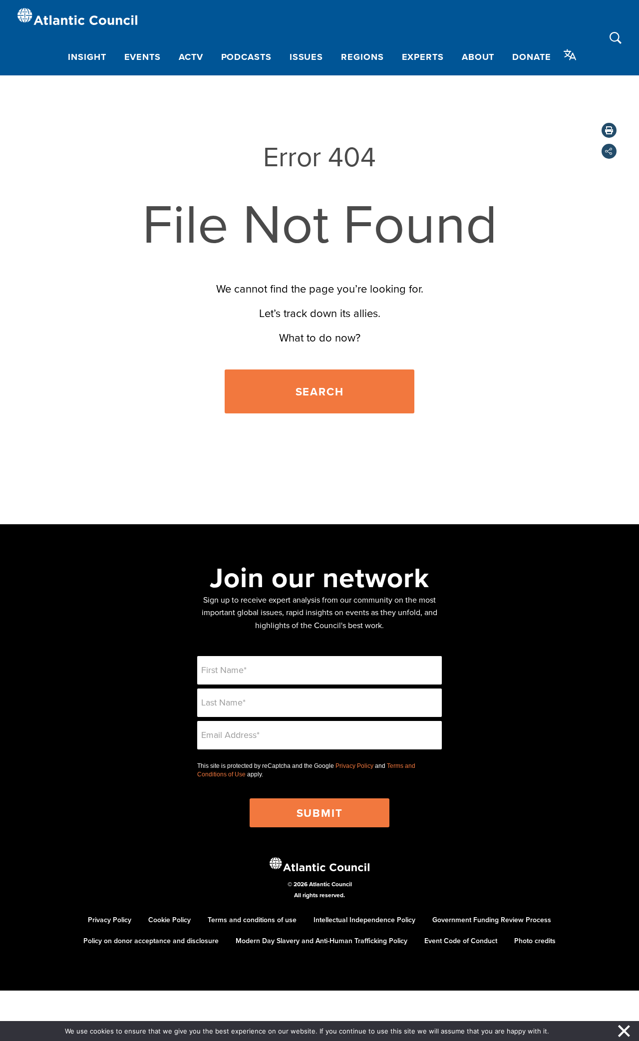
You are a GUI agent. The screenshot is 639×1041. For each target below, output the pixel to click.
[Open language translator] (570, 55)
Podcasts (246, 56)
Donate (531, 56)
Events (142, 56)
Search (320, 391)
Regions (362, 56)
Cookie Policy (169, 920)
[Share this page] (609, 151)
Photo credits (535, 941)
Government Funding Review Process (491, 920)
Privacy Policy (354, 765)
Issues (306, 56)
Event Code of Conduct (460, 941)
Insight (87, 56)
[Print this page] (609, 130)
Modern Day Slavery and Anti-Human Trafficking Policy (321, 941)
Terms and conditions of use (252, 920)
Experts (423, 56)
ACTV (191, 56)
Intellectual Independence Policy (364, 920)
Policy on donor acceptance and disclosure (151, 941)
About (478, 56)
